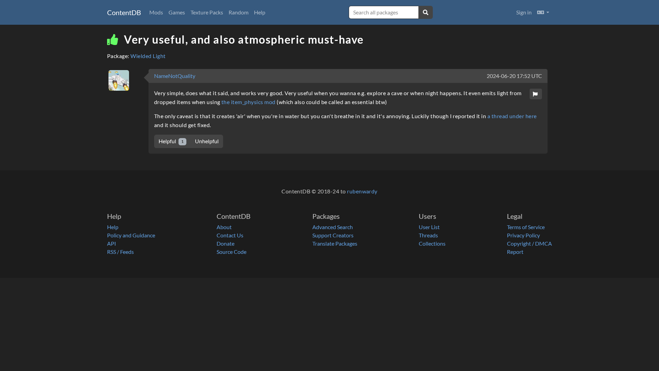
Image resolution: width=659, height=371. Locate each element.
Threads (428, 235)
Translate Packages (334, 243)
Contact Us (230, 235)
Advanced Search (332, 227)
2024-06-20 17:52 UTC (514, 75)
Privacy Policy (523, 235)
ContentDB (124, 12)
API (111, 243)
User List (429, 227)
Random (238, 12)
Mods (156, 12)
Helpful (171, 141)
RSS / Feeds (120, 251)
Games (177, 12)
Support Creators (333, 235)
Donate (225, 243)
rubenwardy (362, 191)
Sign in (524, 12)
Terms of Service (526, 227)
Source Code (231, 251)
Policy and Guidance (131, 235)
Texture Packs (206, 12)
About (224, 227)
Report (515, 251)
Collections (432, 243)
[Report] (536, 94)
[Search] (425, 12)
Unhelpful (207, 141)
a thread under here (512, 116)
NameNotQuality (174, 75)
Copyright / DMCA (529, 243)
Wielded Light (147, 56)
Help (259, 12)
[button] (543, 12)
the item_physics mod (248, 102)
